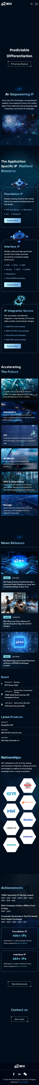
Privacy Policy (23, 1082)
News (7, 578)
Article (7, 617)
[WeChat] (25, 1074)
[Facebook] (14, 1074)
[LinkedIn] (19, 1074)
